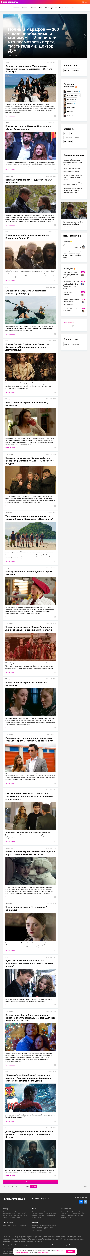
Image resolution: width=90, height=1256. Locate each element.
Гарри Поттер (52, 1213)
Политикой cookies (43, 1252)
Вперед (34, 1186)
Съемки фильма (50, 1215)
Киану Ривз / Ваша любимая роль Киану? (71, 309)
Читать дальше (12, 55)
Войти (86, 2)
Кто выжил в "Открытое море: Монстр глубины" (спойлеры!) (25, 292)
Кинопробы (41, 1215)
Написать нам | (68, 326)
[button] (85, 36)
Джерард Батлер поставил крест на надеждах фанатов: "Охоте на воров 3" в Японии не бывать (29, 1134)
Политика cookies (56, 1244)
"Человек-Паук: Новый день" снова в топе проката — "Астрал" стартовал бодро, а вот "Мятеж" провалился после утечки (28, 1078)
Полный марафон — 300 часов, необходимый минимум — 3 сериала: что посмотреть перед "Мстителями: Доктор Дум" (33, 40)
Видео (10, 1215)
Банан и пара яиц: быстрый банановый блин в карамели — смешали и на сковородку (72, 169)
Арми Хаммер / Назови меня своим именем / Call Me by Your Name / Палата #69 (71, 275)
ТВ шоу (81, 1212)
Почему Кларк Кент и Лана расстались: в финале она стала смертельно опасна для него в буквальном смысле (30, 1018)
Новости (16, 8)
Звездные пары (18, 1215)
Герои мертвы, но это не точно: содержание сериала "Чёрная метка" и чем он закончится (29, 739)
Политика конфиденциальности (23, 1244)
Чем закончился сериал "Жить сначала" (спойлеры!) (26, 684)
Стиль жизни (64, 8)
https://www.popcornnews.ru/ (34, 1241)
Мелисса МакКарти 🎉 (73, 91)
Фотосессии (35, 1225)
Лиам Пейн (70, 115)
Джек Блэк (70, 111)
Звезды (34, 8)
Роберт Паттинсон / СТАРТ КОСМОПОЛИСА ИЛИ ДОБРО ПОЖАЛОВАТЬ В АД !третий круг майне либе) (71, 285)
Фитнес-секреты (7, 1225)
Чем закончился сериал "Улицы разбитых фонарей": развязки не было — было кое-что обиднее (29, 461)
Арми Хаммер (71, 107)
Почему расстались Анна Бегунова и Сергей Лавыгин (28, 573)
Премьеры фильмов (8, 1212)
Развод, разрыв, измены (9, 1213)
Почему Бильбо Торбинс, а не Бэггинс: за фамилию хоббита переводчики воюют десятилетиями (27, 347)
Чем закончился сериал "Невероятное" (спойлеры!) (26, 908)
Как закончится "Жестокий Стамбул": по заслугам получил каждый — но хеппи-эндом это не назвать (29, 796)
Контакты (8, 1248)
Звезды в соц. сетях (37, 1229)
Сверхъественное (76, 1213)
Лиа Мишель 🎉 (71, 99)
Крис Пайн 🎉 (71, 103)
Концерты (39, 1230)
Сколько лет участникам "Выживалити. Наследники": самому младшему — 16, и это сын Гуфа (28, 69)
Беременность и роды (21, 1212)
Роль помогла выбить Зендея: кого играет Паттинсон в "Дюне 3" (27, 236)
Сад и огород (75, 70)
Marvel (39, 1217)
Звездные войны (72, 1215)
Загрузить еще (30, 1182)
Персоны (25, 8)
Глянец (18, 1217)
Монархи (12, 1217)
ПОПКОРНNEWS (14, 1198)
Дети (18, 1213)
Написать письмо (17, 1248)
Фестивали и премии (49, 1212)
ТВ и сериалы (51, 8)
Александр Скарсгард (73, 95)
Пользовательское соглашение (42, 1244)
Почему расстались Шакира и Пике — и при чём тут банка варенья (28, 127)
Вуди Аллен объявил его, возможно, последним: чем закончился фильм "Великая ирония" (29, 963)
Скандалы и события (37, 1213)
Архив (85, 1186)
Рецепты (66, 70)
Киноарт (34, 1217)
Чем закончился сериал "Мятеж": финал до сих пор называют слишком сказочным (30, 853)
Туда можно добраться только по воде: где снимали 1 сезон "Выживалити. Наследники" (29, 517)
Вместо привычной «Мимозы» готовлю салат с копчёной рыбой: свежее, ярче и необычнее (72, 191)
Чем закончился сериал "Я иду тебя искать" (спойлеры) (28, 181)
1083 (27, 1186)
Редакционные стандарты (76, 1244)
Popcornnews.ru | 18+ (69, 322)
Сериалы (63, 1212)
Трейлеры (34, 1215)
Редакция (65, 1244)
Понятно (70, 1251)
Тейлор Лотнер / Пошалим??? (68, 293)
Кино (41, 8)
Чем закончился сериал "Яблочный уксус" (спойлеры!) (27, 403)
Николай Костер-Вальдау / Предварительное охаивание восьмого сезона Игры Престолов (71, 302)
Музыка (74, 8)
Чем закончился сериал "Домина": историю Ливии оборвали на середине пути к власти (28, 628)
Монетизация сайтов (8, 1244)
